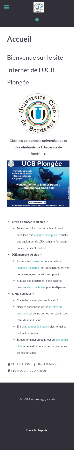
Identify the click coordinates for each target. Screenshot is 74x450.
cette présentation (38, 326)
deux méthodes (36, 287)
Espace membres (28, 267)
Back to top (34, 430)
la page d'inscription (45, 235)
